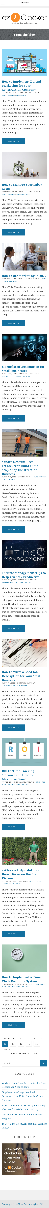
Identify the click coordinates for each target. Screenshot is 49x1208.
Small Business (23, 194)
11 (13, 1043)
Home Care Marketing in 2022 (24, 276)
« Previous (9, 1038)
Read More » (13, 141)
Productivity (8, 376)
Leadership (7, 685)
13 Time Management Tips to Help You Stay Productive (24, 575)
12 (21, 1043)
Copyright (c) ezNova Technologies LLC (22, 1204)
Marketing (21, 95)
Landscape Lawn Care (12, 884)
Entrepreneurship (10, 582)
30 (36, 1043)
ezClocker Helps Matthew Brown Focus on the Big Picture (21, 874)
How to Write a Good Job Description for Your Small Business (21, 676)
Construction (8, 95)
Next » (7, 1049)
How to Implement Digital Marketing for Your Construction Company (21, 85)
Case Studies (40, 477)
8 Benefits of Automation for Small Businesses (23, 369)
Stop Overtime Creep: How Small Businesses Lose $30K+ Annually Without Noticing (23, 1096)
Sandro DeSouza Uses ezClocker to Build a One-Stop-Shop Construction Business (21, 468)
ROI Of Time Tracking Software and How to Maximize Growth (18, 775)
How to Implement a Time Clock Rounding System (21, 979)
